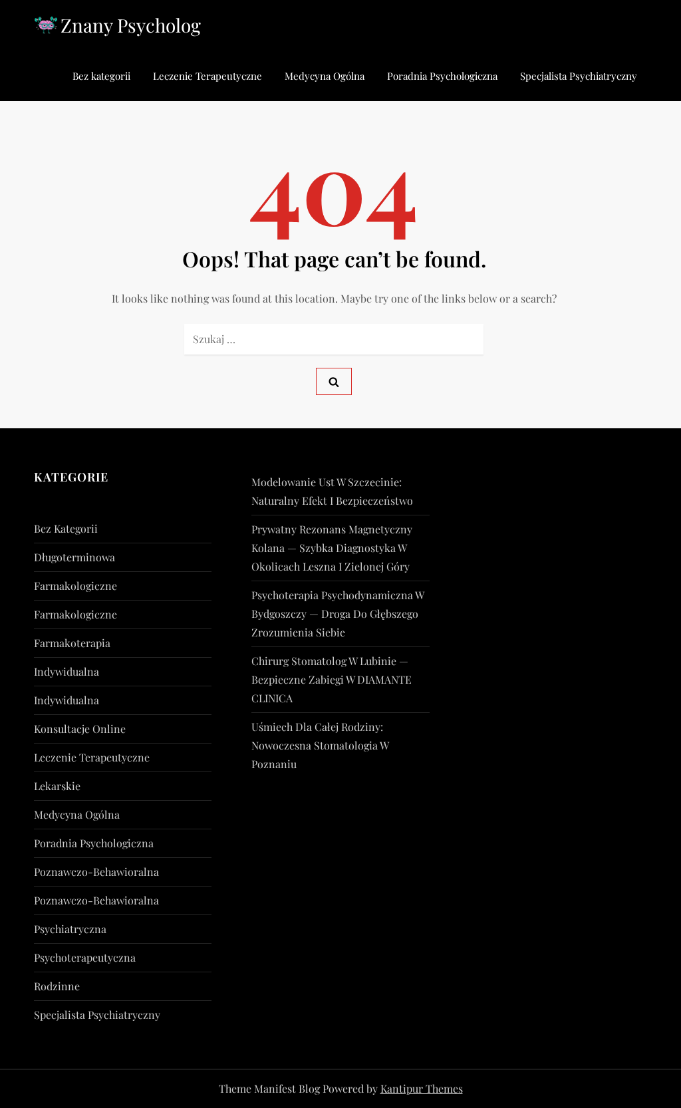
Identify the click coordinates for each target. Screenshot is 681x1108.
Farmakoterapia (72, 643)
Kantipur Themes (421, 1088)
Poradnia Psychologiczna (442, 75)
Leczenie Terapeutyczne (207, 75)
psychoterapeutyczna (85, 957)
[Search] (334, 381)
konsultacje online (80, 729)
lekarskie (57, 786)
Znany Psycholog (131, 25)
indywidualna (66, 671)
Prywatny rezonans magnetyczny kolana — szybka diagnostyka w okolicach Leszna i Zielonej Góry (331, 547)
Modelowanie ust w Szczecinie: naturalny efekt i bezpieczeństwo (332, 491)
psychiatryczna (70, 929)
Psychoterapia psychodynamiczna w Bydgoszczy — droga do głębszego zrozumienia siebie (337, 613)
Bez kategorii (101, 75)
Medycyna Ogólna (324, 75)
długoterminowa (74, 557)
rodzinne (57, 986)
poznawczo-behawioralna (96, 872)
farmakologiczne (75, 586)
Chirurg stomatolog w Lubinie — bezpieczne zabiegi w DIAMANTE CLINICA (331, 679)
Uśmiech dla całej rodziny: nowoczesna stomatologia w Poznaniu (319, 745)
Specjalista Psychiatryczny (578, 75)
